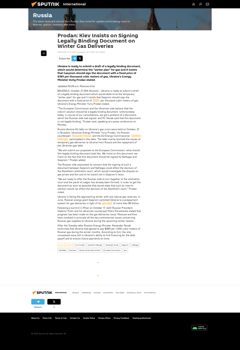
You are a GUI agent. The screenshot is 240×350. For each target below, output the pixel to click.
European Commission (112, 250)
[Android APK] (199, 328)
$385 (96, 100)
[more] (44, 53)
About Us (35, 318)
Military (120, 292)
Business (72, 250)
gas (125, 250)
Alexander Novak (81, 135)
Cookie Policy (89, 318)
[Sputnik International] (46, 7)
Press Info (47, 318)
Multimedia (150, 292)
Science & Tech (134, 292)
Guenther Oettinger (95, 245)
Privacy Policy (104, 318)
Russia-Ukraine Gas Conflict (89, 250)
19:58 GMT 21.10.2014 (67, 52)
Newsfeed (62, 250)
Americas (86, 292)
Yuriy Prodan (80, 245)
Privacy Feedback (121, 318)
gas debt (107, 203)
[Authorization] (193, 4)
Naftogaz (135, 245)
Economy (108, 292)
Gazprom (125, 245)
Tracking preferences (141, 318)
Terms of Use (61, 318)
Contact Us (75, 318)
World (69, 245)
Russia (61, 245)
